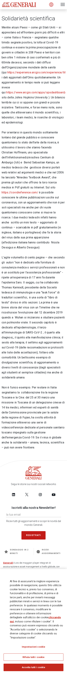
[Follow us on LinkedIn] (13, 494)
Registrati (33, 535)
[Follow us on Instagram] (40, 494)
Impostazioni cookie (33, 646)
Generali (8, 562)
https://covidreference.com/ (20, 192)
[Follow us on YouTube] (53, 494)
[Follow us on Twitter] (26, 494)
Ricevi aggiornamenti (51, 552)
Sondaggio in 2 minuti (19, 552)
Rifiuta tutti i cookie (34, 657)
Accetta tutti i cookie (33, 667)
